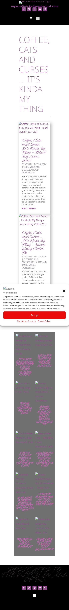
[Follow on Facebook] (24, 9)
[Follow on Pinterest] (45, 9)
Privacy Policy (44, 321)
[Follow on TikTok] (34, 9)
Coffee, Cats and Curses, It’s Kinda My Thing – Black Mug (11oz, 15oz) (33, 151)
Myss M (28, 164)
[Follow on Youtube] (40, 9)
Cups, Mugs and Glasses (31, 168)
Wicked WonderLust (30, 171)
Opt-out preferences (26, 321)
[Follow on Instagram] (29, 9)
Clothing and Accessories (30, 261)
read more (29, 208)
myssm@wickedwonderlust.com (34, 6)
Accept (34, 315)
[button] (64, 290)
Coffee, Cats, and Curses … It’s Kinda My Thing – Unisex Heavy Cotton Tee (33, 243)
